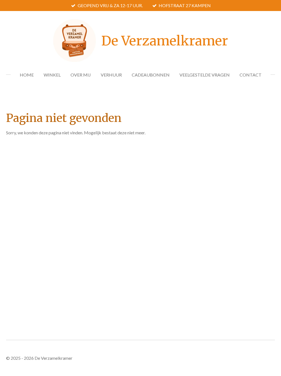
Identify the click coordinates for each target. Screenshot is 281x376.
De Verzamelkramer (164, 40)
